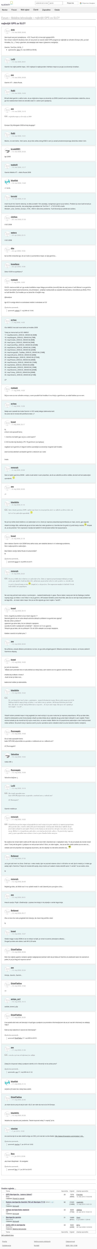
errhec (14, 320)
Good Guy (9, 1227)
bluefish (14, 180)
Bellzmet (14, 856)
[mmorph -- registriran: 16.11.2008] (7, 468)
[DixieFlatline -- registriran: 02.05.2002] (7, 950)
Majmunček (9, 1219)
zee (12, 75)
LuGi (13, 59)
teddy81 (14, 165)
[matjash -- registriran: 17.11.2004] (7, 281)
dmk (13, 30)
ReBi (13, 90)
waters (14, 232)
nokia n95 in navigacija (15, 1225)
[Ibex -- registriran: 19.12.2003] (7, 1155)
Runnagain (15, 731)
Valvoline (15, 754)
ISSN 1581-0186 (71, 1245)
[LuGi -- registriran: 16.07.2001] (7, 60)
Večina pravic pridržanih (42, 1241)
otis (7, 1212)
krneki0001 (15, 149)
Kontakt (36, 1245)
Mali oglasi (25, 9)
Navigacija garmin (13, 1217)
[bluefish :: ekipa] (7, 181)
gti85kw (79, 1210)
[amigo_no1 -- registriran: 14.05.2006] (7, 1000)
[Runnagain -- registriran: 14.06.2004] (7, 732)
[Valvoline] (7, 755)
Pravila (4, 1241)
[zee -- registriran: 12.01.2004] (7, 76)
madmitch (80, 1202)
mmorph (14, 467)
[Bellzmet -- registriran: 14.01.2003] (7, 857)
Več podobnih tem (7, 1235)
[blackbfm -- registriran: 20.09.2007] (7, 503)
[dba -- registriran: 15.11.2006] (7, 249)
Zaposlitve (46, 9)
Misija (7, 1196)
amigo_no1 (16, 999)
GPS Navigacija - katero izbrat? (19, 1194)
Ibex (13, 1153)
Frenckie (80, 1194)
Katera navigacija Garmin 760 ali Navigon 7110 (25, 1202)
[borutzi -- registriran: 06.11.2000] (7, 197)
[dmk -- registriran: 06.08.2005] (7, 31)
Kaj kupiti (16, 1206)
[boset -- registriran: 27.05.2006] (7, 423)
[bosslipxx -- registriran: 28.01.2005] (7, 265)
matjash (14, 280)
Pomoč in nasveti (18, 1198)
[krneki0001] (7, 150)
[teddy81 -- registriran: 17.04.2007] (7, 166)
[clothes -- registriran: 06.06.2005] (7, 218)
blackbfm (15, 502)
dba (12, 248)
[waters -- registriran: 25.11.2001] (7, 233)
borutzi (14, 196)
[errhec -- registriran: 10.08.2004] (7, 321)
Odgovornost (70, 1241)
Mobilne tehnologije (19, 1229)
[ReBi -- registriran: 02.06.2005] (7, 91)
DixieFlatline (16, 949)
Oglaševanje (6, 1245)
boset (13, 422)
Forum (14, 9)
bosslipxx (15, 264)
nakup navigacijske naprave (17, 1209)
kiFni (78, 1225)
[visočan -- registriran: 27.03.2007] (7, 1129)
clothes (14, 217)
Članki (35, 9)
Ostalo (57, 9)
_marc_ (8, 1204)
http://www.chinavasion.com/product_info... (69, 1136)
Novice (4, 9)
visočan (14, 1128)
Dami (78, 1217)
